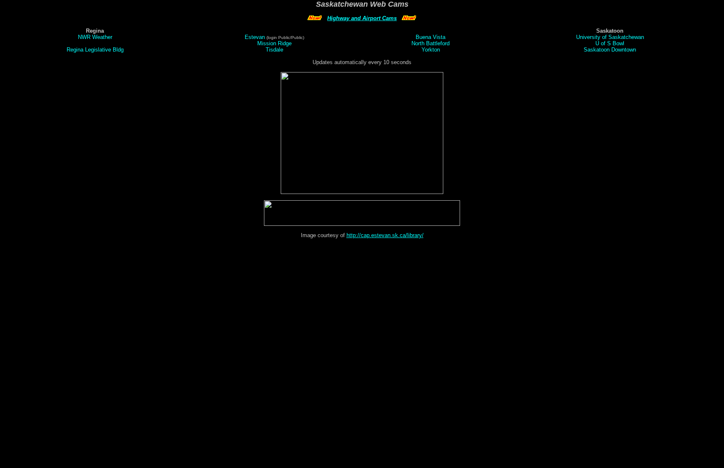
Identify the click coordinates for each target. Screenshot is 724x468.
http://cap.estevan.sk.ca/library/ (385, 235)
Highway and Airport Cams (362, 18)
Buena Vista (430, 37)
